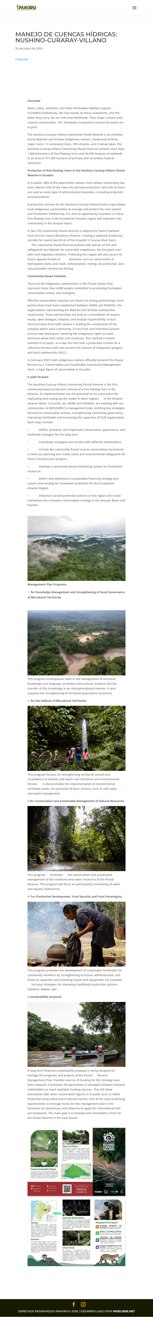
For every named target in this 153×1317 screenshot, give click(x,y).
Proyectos (21, 59)
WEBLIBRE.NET (124, 1311)
